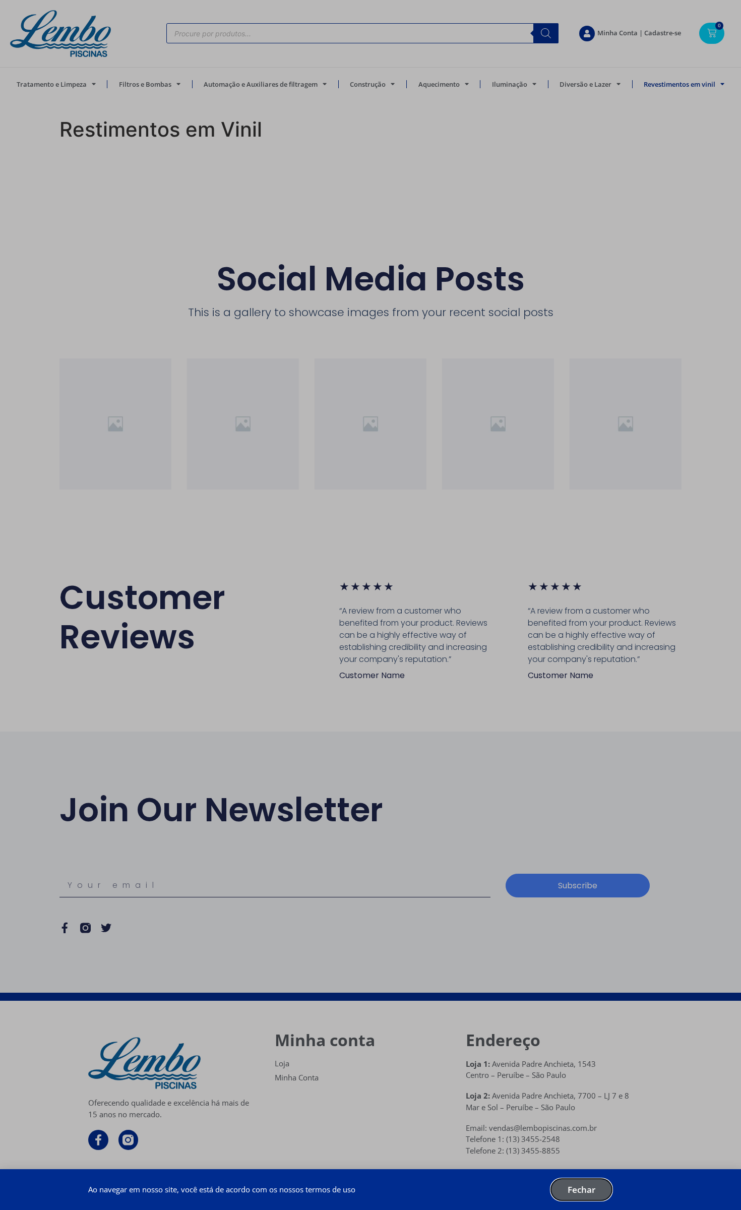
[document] (370, 605)
